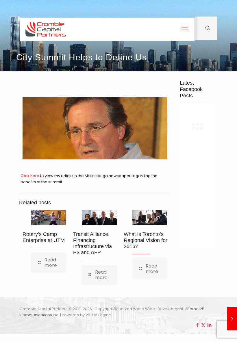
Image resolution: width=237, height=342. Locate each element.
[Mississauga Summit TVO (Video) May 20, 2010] (232, 318)
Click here (30, 176)
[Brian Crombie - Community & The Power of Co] (45, 29)
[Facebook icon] (197, 325)
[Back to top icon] (209, 330)
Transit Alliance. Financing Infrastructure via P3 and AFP (92, 243)
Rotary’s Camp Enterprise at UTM (44, 237)
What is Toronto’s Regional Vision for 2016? (145, 240)
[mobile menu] (185, 29)
